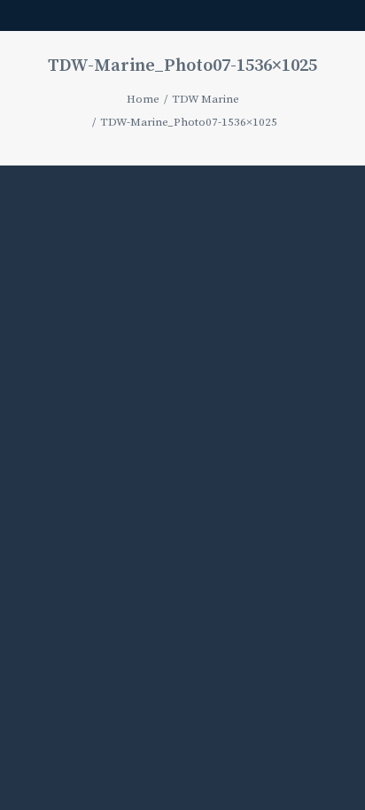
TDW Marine (205, 99)
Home (143, 99)
